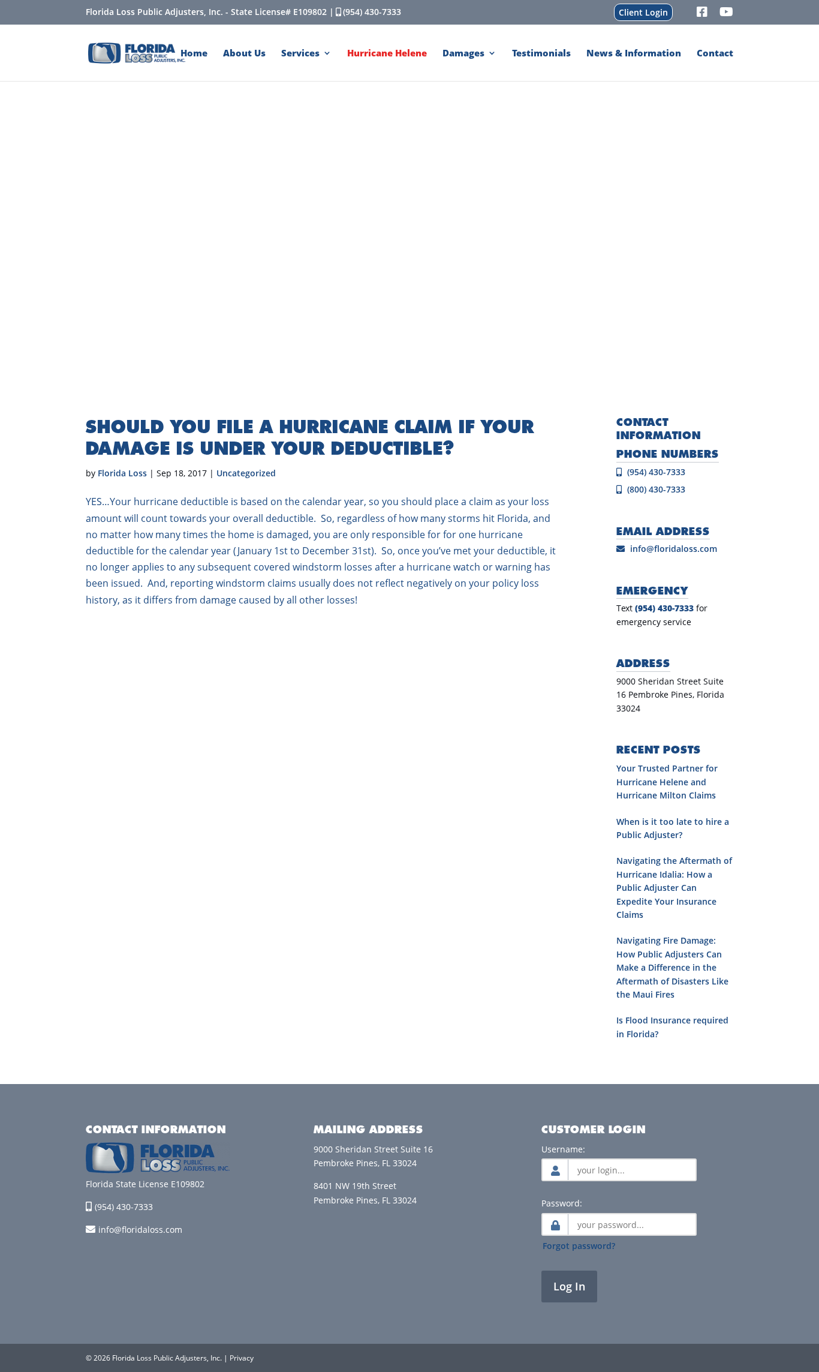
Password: (561, 1203)
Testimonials (541, 54)
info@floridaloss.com (673, 548)
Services (300, 54)
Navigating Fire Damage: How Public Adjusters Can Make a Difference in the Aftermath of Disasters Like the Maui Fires (672, 967)
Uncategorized (246, 473)
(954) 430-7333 (372, 11)
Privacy (242, 1358)
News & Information (633, 54)
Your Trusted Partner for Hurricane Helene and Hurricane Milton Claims (667, 781)
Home (193, 54)
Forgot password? (579, 1245)
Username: (563, 1149)
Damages (463, 54)
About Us (244, 54)
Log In (569, 1286)
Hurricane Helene (387, 54)
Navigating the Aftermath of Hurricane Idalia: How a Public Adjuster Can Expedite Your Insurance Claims (674, 887)
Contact (715, 54)
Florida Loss (122, 473)
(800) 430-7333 (655, 489)
